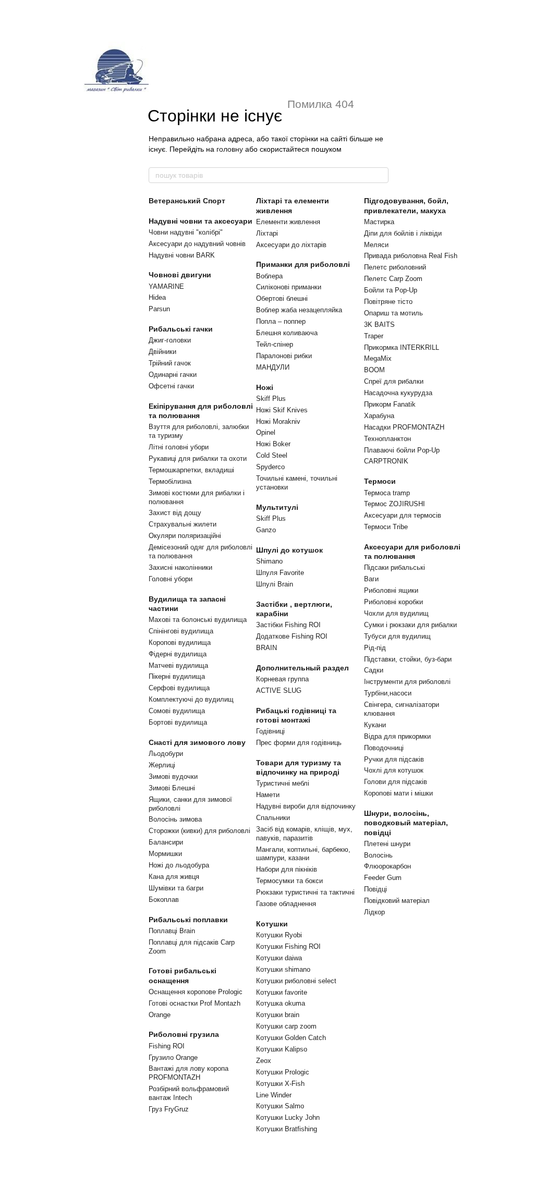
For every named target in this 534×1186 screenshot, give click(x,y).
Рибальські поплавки (188, 919)
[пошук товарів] (380, 175)
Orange (160, 1015)
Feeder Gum (383, 878)
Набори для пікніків (286, 869)
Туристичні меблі (282, 783)
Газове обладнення (286, 904)
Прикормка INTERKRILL (401, 347)
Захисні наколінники (180, 567)
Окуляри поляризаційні (185, 536)
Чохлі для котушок (393, 770)
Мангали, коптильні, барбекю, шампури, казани (303, 854)
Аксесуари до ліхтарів (291, 245)
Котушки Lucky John (288, 1117)
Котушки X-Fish (280, 1083)
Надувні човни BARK (182, 255)
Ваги (371, 579)
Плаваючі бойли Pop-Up (402, 450)
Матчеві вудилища (178, 665)
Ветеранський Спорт (187, 201)
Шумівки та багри (176, 888)
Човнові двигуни (180, 275)
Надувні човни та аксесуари (200, 221)
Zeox (263, 1061)
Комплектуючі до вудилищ (191, 699)
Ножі (264, 387)
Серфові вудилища (179, 688)
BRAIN (266, 648)
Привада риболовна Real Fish (410, 256)
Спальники (273, 818)
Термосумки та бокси (289, 881)
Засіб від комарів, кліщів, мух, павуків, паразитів (304, 833)
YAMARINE (166, 286)
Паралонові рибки (284, 356)
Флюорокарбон (387, 866)
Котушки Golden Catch (291, 1038)
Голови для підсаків (395, 782)
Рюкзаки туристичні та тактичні (305, 892)
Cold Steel (271, 455)
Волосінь (378, 855)
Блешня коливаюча (287, 333)
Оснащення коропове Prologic (195, 992)
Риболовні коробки (393, 602)
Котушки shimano (283, 969)
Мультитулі (277, 507)
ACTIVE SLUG (278, 690)
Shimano (269, 561)
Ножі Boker (273, 444)
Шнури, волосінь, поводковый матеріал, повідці (406, 822)
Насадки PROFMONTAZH (404, 427)
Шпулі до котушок (289, 550)
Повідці (375, 889)
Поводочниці (384, 748)
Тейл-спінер (274, 344)
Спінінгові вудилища (181, 631)
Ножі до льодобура (179, 865)
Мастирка (379, 222)
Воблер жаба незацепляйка (299, 310)
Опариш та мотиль (393, 313)
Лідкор (374, 912)
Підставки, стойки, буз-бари (408, 659)
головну (229, 149)
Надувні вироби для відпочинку (306, 806)
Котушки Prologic (282, 1072)
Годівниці (270, 731)
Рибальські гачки (181, 329)
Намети (268, 795)
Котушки (272, 924)
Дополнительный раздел (302, 668)
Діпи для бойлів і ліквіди (403, 233)
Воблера (269, 276)
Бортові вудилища (178, 722)
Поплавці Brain (172, 931)
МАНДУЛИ (272, 367)
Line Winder (274, 1095)
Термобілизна (170, 481)
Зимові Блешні (172, 788)
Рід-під (375, 648)
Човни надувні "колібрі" (186, 232)
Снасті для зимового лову (197, 742)
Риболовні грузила (184, 1034)
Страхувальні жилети (182, 524)
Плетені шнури (387, 844)
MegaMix (378, 358)
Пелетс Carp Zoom (393, 279)
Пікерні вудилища (177, 676)
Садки (373, 670)
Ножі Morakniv (278, 421)
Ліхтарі (267, 233)
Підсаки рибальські (394, 567)
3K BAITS (379, 324)
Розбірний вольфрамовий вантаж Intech (189, 1093)
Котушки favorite (281, 992)
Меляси (376, 245)
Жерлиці (162, 765)
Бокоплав (164, 899)
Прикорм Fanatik (390, 404)
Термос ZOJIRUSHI (394, 504)
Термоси (380, 481)
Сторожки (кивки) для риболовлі (199, 831)
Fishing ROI (167, 1046)
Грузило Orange (173, 1057)
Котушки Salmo (280, 1106)
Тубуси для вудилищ (397, 636)
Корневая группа (282, 679)
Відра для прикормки (397, 736)
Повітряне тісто (388, 301)
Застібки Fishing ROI (288, 625)
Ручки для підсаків (394, 759)
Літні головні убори (179, 447)
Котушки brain (277, 1015)
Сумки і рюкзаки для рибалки (410, 625)
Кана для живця (174, 877)
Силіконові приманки (288, 287)
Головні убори (170, 579)
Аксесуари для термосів (402, 515)
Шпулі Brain (274, 584)
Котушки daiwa (279, 958)
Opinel (265, 432)
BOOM (374, 370)
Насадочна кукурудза (398, 393)
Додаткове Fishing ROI (291, 636)
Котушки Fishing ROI (288, 946)
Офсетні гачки (171, 386)
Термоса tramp (387, 493)
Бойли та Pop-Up (390, 290)
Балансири (166, 842)
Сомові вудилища (177, 711)
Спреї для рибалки (393, 381)
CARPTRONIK (386, 461)
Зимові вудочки (173, 776)
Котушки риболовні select (296, 981)
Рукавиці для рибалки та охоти (198, 458)
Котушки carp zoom (286, 1026)
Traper (373, 336)
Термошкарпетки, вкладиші (191, 470)
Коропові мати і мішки (398, 793)
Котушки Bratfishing (286, 1129)
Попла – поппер (281, 321)
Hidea (157, 297)
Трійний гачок (170, 363)
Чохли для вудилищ (396, 613)
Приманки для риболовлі (303, 264)
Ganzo (266, 530)
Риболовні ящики (391, 590)
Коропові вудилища (180, 642)
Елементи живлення (288, 222)
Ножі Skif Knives (282, 410)
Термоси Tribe (386, 527)
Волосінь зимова (175, 819)
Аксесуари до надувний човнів (197, 244)
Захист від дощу (175, 513)
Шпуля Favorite (280, 573)
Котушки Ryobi (279, 935)
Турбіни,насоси (387, 693)
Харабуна (379, 416)
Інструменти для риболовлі (407, 682)
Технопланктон (387, 439)
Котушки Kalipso (281, 1049)
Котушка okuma (280, 1003)
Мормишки (165, 854)
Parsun (159, 309)
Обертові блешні (282, 298)
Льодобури (166, 753)
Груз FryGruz (169, 1109)
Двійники (162, 352)
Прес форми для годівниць (299, 743)
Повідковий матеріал (397, 900)
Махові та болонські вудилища (198, 619)
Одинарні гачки (173, 374)
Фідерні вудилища (178, 654)
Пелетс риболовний (395, 267)
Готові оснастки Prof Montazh (194, 1003)
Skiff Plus (271, 398)
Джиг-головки (170, 340)
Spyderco (270, 467)
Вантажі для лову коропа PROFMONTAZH (188, 1073)
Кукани (375, 725)
